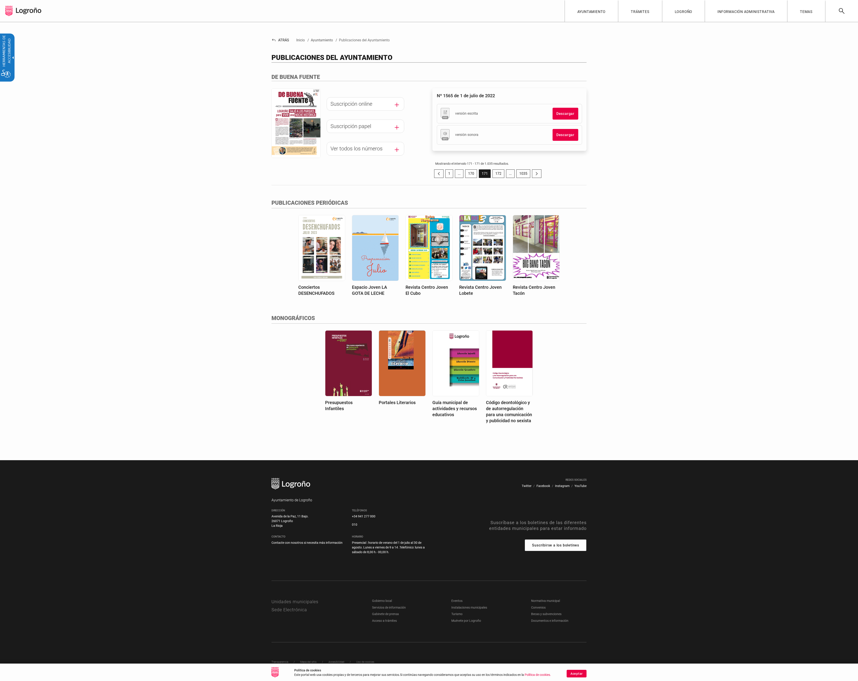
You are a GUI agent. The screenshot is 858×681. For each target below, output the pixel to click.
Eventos (457, 601)
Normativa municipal (545, 601)
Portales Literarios (397, 402)
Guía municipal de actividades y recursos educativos (454, 408)
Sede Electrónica (289, 609)
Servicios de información (389, 607)
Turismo (457, 614)
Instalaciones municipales (469, 607)
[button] (459, 173)
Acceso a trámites (384, 620)
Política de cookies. (538, 675)
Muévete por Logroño (466, 620)
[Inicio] (28, 10)
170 (472, 174)
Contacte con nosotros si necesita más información (307, 542)
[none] (9, 11)
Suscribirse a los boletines (555, 545)
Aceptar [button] (576, 673)
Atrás (280, 40)
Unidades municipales (294, 601)
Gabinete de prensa (385, 614)
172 (499, 174)
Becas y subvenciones (546, 614)
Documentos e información (549, 620)
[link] (841, 11)
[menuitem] (591, 11)
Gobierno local (382, 601)
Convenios (538, 607)
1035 (524, 174)
